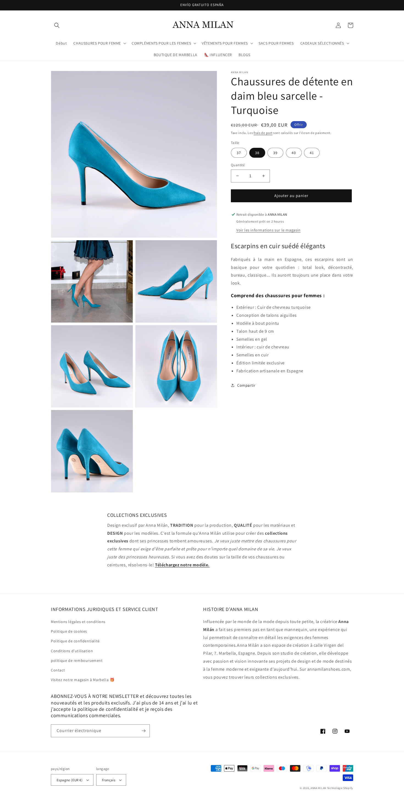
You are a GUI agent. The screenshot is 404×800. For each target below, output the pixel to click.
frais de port (263, 133)
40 (294, 152)
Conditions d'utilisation (72, 650)
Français (108, 780)
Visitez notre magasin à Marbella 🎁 (82, 679)
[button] (57, 25)
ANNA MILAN (318, 788)
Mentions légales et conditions (78, 621)
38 (257, 152)
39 (275, 152)
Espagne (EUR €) (69, 780)
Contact (58, 670)
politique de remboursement (77, 660)
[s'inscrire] (143, 730)
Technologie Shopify (340, 788)
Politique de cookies (69, 631)
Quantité (238, 165)
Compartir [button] (246, 385)
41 (312, 152)
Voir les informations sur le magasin (268, 230)
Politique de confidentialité (75, 640)
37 (239, 152)
